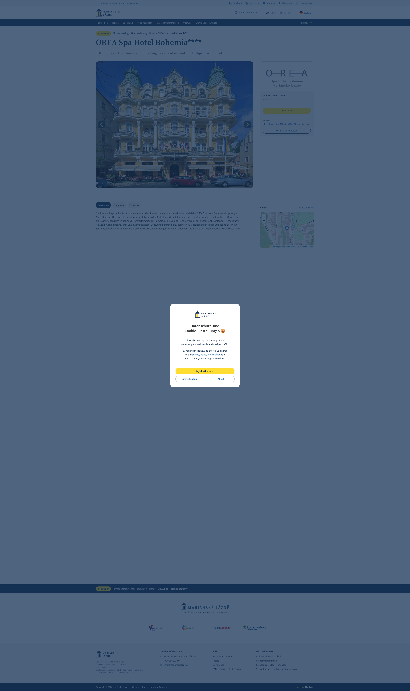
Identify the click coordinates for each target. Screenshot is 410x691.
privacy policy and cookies (206, 354)
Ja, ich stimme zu (205, 371)
